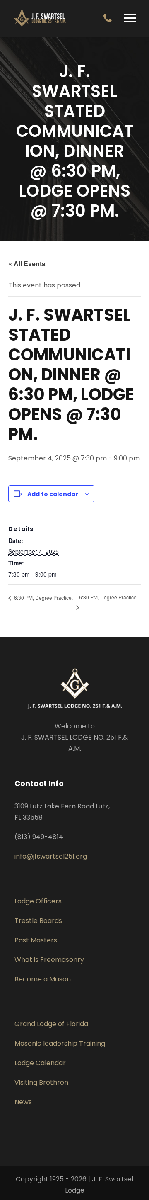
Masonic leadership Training (59, 1043)
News (23, 1102)
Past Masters (35, 940)
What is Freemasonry (49, 959)
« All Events (27, 263)
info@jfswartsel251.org (50, 856)
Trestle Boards (38, 920)
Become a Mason (42, 979)
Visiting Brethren (41, 1082)
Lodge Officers (38, 901)
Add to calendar (52, 494)
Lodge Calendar (40, 1063)
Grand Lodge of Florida (51, 1024)
